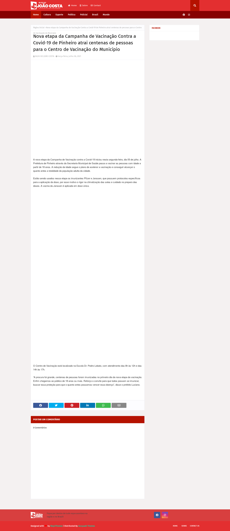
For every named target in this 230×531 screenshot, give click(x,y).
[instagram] (189, 15)
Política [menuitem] (71, 14)
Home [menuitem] (36, 14)
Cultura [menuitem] (47, 14)
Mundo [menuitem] (106, 14)
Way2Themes (56, 526)
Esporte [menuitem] (59, 14)
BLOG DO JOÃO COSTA (44, 56)
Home (74, 5)
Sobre (85, 5)
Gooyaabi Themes (86, 526)
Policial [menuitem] (83, 14)
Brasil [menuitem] (95, 14)
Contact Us (194, 526)
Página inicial (38, 27)
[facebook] (184, 15)
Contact (97, 5)
